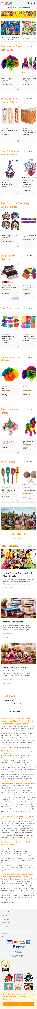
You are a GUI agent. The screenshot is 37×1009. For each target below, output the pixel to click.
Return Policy (5, 922)
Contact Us (5, 926)
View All (29, 46)
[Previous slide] (14, 538)
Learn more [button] (7, 999)
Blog (3, 937)
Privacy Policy (6, 930)
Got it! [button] (19, 1004)
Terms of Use (5, 919)
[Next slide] (22, 538)
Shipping (4, 915)
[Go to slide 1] (17, 538)
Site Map (4, 933)
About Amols (5, 912)
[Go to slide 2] (19, 538)
